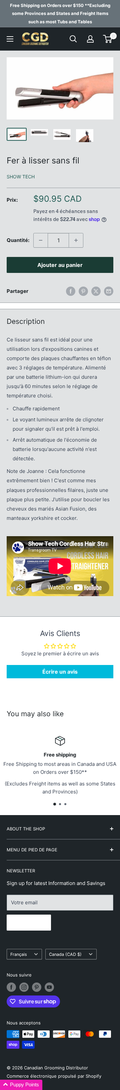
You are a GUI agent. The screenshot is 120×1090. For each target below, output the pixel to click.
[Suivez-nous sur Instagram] (24, 987)
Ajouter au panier (60, 265)
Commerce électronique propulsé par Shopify (54, 1076)
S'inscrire (29, 922)
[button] (21, 1085)
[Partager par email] (108, 291)
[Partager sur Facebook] (70, 291)
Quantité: (18, 240)
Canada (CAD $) (65, 954)
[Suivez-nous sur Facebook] (11, 987)
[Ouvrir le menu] (10, 39)
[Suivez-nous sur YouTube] (49, 987)
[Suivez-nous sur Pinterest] (36, 987)
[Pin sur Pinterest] (83, 291)
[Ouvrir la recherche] (73, 39)
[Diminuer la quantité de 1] (41, 240)
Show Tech (21, 176)
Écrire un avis (60, 671)
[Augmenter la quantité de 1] (76, 240)
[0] (108, 39)
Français (18, 954)
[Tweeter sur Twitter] (96, 291)
